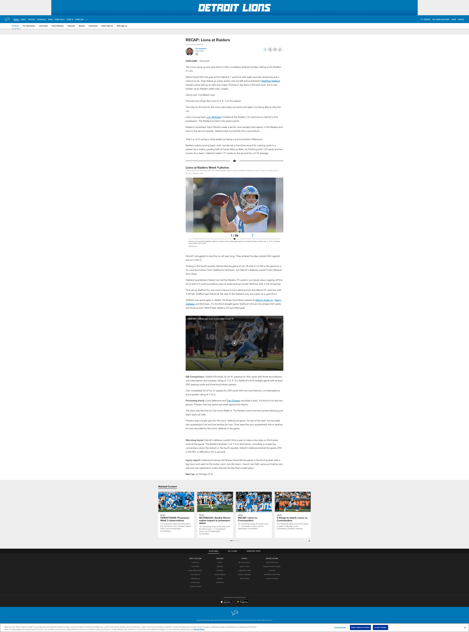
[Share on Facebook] (265, 51)
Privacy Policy (195, 582)
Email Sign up (195, 574)
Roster (220, 562)
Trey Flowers (233, 400)
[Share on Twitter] (270, 51)
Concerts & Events (272, 578)
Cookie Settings (340, 627)
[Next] (252, 235)
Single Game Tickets (244, 570)
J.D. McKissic (213, 116)
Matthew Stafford (270, 80)
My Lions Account (244, 562)
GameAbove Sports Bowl (272, 574)
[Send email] (275, 51)
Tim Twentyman (200, 48)
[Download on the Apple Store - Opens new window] (226, 602)
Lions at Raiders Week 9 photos (207, 167)
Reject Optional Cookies (360, 627)
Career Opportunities (195, 570)
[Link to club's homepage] (7, 19)
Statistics (220, 578)
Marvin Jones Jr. (264, 299)
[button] (234, 343)
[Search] (422, 19)
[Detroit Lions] (234, 613)
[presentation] (310, 541)
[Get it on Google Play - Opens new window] (242, 603)
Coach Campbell (219, 574)
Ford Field (272, 570)
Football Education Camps (272, 566)
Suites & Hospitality (244, 574)
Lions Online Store (272, 562)
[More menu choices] (87, 19)
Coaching (220, 570)
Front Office (195, 566)
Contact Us (195, 562)
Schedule (220, 566)
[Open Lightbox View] (234, 214)
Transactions (220, 582)
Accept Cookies (380, 627)
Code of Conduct (195, 586)
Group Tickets (244, 578)
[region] (234, 627)
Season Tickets (244, 566)
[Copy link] (280, 50)
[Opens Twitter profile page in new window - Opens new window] (196, 54)
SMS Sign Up (195, 578)
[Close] (465, 627)
